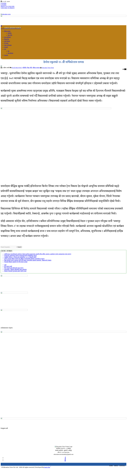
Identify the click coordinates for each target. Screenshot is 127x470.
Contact (122, 465)
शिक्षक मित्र (6, 39)
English (6, 55)
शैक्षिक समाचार (7, 31)
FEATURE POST (17, 67)
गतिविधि (9, 33)
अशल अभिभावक (7, 45)
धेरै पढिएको (9, 251)
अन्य (5, 49)
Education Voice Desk (48, 67)
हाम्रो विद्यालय (7, 41)
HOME (111, 465)
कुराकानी (6, 47)
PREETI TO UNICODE (7, 6)
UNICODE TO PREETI (7, 8)
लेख (8, 51)
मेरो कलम (6, 43)
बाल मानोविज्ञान (7, 37)
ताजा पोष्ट (3, 251)
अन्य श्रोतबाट (10, 53)
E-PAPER (3, 3)
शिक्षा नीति (10, 35)
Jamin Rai (47, 467)
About (116, 465)
